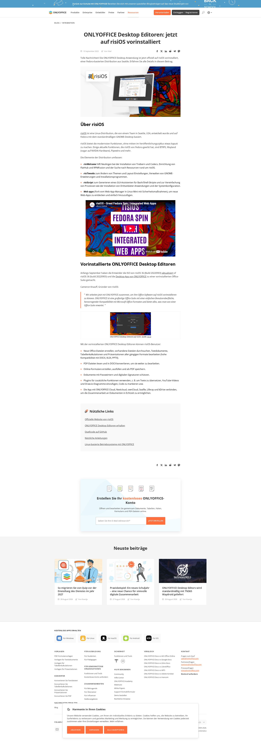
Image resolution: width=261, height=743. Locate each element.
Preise (111, 12)
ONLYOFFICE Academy (123, 681)
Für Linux (90, 638)
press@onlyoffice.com (190, 670)
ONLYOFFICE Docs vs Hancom (156, 677)
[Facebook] (157, 51)
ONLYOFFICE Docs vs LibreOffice (157, 666)
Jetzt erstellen (155, 520)
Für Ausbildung (92, 651)
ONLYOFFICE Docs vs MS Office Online (159, 656)
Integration (68, 23)
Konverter (59, 676)
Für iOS (156, 638)
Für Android (134, 638)
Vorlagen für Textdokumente (66, 659)
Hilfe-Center (119, 677)
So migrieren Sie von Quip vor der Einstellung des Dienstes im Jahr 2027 (77, 591)
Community (119, 674)
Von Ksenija (83, 599)
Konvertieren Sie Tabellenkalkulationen (63, 685)
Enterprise (87, 12)
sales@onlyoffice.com (190, 658)
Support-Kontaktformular (124, 692)
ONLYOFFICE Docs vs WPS (154, 670)
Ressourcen (133, 12)
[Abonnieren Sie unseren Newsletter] (57, 729)
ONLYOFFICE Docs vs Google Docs (158, 659)
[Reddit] (170, 51)
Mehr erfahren (116, 721)
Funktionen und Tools (93, 673)
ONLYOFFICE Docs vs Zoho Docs (157, 663)
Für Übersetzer (90, 692)
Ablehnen (76, 730)
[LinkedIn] (165, 51)
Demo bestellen (120, 695)
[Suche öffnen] (203, 12)
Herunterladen (162, 12)
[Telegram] (174, 51)
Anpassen (94, 730)
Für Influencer (90, 695)
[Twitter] (161, 51)
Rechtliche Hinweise (122, 699)
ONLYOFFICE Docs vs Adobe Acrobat (159, 673)
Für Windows (68, 638)
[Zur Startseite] (57, 12)
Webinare (118, 684)
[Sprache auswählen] (209, 12)
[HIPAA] (116, 661)
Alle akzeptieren (115, 730)
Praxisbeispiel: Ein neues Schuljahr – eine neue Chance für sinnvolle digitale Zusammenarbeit (129, 591)
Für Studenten (90, 656)
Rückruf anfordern (189, 674)
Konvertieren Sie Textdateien (66, 680)
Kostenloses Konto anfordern (96, 677)
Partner (121, 12)
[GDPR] (123, 661)
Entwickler (100, 12)
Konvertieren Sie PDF (62, 696)
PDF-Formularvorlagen (63, 656)
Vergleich (149, 651)
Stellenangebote (90, 699)
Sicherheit (119, 651)
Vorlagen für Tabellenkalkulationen (63, 664)
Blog (56, 23)
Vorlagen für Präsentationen (65, 669)
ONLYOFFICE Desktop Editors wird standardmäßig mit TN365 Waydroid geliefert (182, 591)
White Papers (119, 688)
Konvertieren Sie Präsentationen (61, 691)
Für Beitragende (90, 688)
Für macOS (112, 638)
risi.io (149, 336)
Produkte (75, 12)
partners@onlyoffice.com (191, 664)
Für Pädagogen (90, 659)
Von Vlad (107, 51)
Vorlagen (59, 651)
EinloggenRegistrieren (185, 12)
